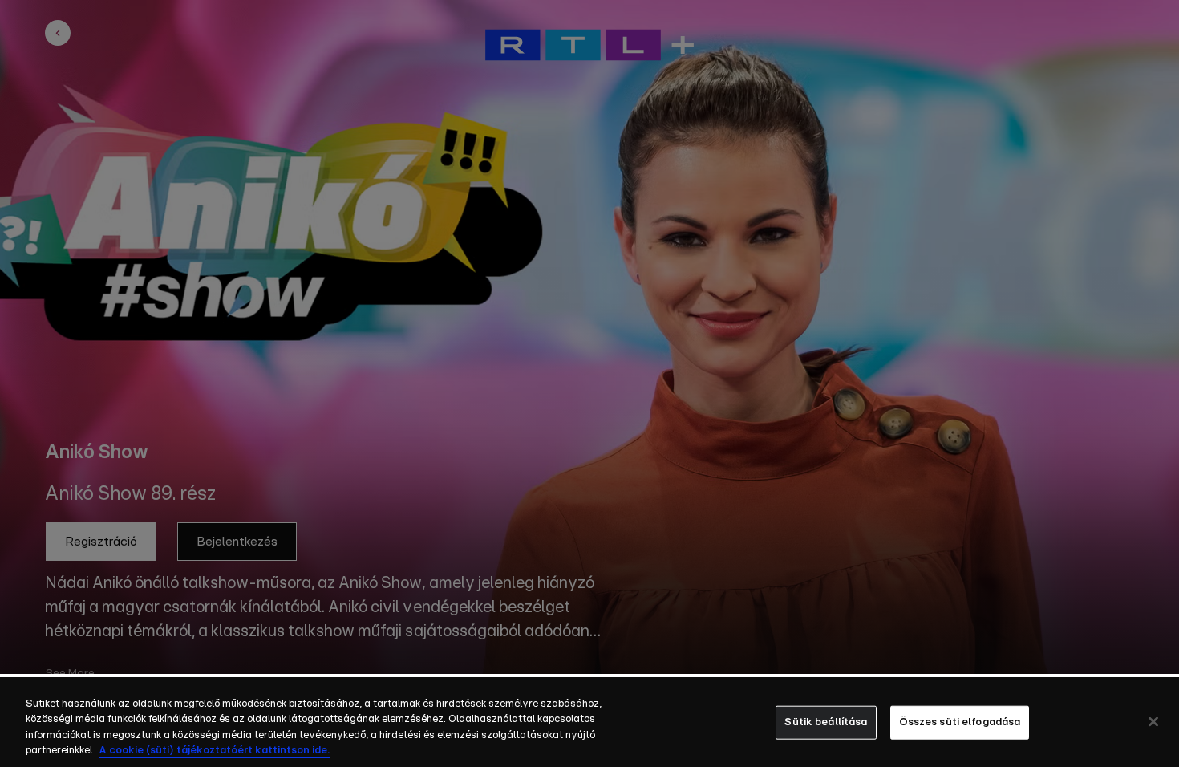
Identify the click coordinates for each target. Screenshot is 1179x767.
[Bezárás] (1153, 721)
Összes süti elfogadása (960, 722)
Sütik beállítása (825, 722)
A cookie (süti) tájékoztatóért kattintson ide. (214, 750)
